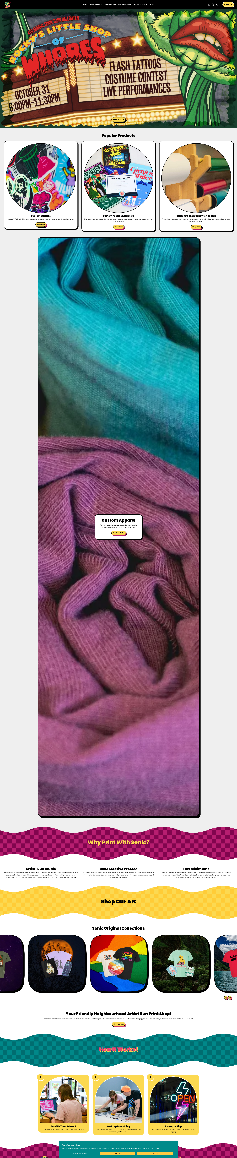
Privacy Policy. (154, 1148)
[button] (212, 4)
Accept (117, 1153)
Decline (155, 1153)
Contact (151, 5)
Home (85, 5)
